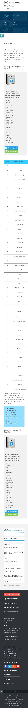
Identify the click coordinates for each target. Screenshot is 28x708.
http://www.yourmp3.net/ (12, 421)
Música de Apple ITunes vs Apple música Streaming (13, 557)
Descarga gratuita (12, 148)
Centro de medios (8, 620)
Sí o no (14, 19)
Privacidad (14, 697)
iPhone (5, 24)
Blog (14, 701)
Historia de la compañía (9, 618)
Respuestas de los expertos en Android (12, 659)
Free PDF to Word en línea (10, 639)
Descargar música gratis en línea (11, 561)
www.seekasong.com (11, 410)
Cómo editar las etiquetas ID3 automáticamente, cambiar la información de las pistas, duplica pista (14, 552)
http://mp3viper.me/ (11, 412)
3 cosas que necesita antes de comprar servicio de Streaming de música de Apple (13, 576)
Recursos (8, 585)
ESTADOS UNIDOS (8, 683)
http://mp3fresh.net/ (11, 414)
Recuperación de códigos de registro (12, 628)
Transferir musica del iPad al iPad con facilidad (12, 580)
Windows (15, 22)
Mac (5, 22)
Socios (5, 616)
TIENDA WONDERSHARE (13, 594)
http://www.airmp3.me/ (12, 416)
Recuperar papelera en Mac (10, 653)
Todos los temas (7, 19)
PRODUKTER (9, 8)
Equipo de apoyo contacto (10, 632)
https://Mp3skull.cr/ (11, 423)
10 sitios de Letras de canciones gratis (12, 568)
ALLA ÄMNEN (10, 6)
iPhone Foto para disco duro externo (12, 648)
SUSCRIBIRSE (7, 674)
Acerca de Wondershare (11, 695)
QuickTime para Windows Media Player (13, 657)
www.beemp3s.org (10, 408)
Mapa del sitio (12, 699)
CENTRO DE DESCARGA (13, 598)
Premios (5, 622)
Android (15, 24)
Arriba (14, 691)
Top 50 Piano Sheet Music (9, 571)
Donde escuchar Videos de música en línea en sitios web (13, 543)
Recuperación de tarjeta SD (10, 655)
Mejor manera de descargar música (12, 565)
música (12, 585)
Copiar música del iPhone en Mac (11, 547)
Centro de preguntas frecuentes (11, 630)
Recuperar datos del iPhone (10, 646)
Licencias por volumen (9, 614)
